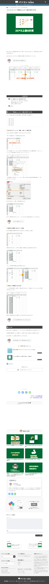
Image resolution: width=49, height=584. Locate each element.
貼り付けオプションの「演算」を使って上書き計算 (19, 100)
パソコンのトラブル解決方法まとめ (24, 556)
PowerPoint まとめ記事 (6, 572)
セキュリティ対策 (21, 571)
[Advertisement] (24, 43)
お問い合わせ (34, 581)
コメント (9, 517)
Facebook (12, 495)
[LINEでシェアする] (30, 392)
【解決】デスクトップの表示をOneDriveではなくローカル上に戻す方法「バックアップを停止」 (41, 571)
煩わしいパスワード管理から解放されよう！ (25, 4)
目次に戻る (11, 363)
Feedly (15, 495)
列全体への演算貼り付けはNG (16, 103)
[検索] (14, 556)
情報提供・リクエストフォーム (10, 581)
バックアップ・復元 (21, 572)
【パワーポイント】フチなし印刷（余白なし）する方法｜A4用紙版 (40, 557)
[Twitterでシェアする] (19, 392)
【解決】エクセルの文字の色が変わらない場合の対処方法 (41, 565)
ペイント (19, 565)
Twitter (9, 495)
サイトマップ (28, 581)
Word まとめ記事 (4, 571)
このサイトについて (20, 581)
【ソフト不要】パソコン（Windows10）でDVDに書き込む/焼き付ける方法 (40, 560)
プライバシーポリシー (41, 581)
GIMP (19, 563)
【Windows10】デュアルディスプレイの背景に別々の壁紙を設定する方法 (41, 563)
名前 (7, 530)
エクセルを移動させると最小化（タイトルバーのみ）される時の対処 (41, 568)
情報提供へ (35, 504)
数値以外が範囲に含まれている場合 (17, 102)
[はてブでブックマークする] (26, 392)
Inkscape (19, 562)
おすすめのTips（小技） (38, 397)
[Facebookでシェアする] (23, 392)
